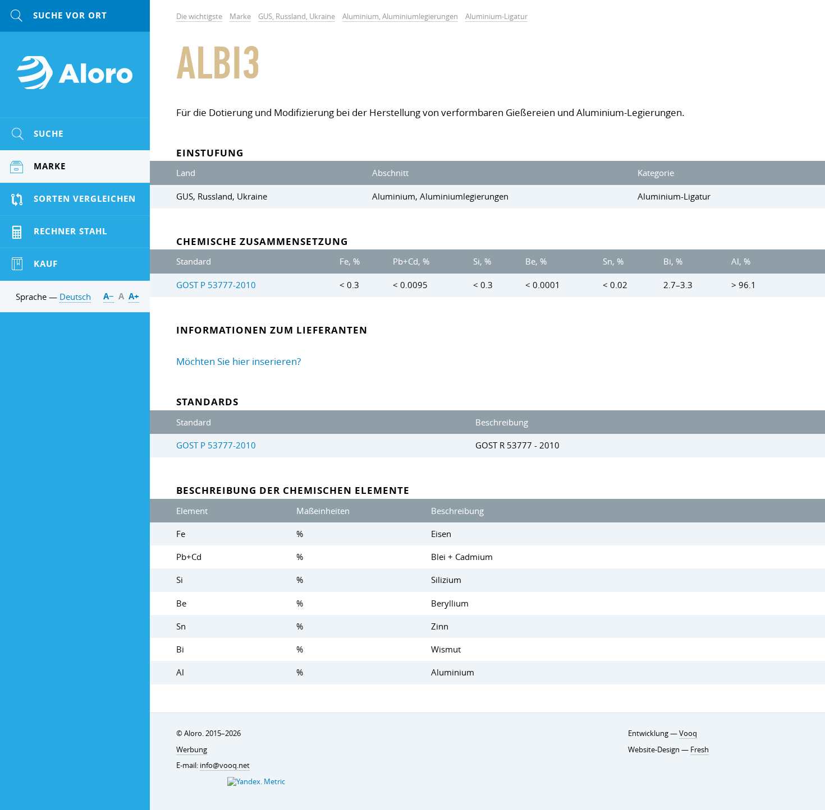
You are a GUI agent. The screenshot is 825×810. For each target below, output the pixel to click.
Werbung (191, 750)
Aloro (75, 79)
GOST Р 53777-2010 (216, 284)
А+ (134, 296)
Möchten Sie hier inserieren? (238, 361)
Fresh (699, 750)
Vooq (688, 733)
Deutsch (75, 296)
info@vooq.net (225, 765)
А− (108, 296)
